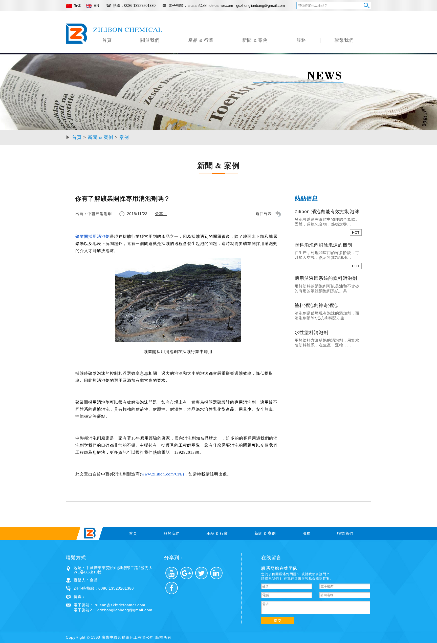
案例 (124, 137)
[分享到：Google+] (186, 573)
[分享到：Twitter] (201, 573)
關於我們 (150, 40)
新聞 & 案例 (255, 40)
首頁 (107, 40)
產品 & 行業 (201, 40)
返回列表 (264, 214)
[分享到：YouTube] (171, 573)
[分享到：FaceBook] (171, 588)
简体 (76, 5)
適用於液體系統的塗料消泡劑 (326, 278)
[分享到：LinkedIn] (216, 573)
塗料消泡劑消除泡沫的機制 (323, 244)
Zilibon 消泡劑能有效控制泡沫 (327, 211)
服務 (301, 40)
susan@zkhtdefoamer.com (211, 5)
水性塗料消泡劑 (311, 332)
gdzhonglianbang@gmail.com (260, 5)
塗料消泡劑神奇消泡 (316, 305)
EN (95, 5)
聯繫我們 (344, 40)
